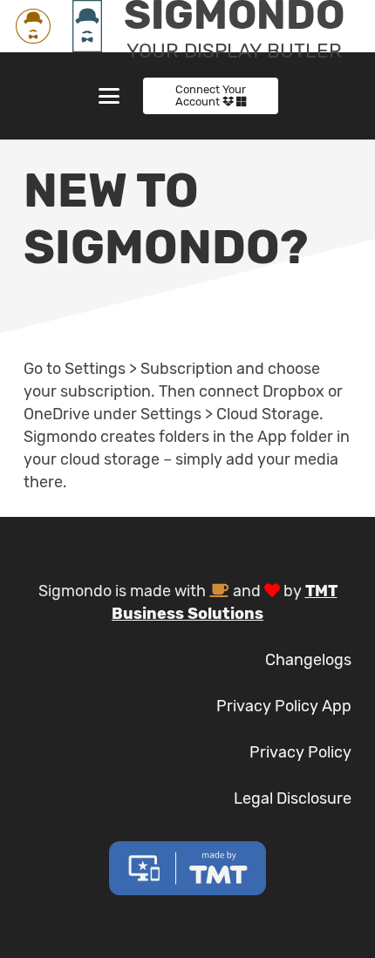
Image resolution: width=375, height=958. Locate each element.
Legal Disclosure (292, 798)
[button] (108, 95)
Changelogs (308, 659)
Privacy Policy (300, 752)
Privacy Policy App (283, 706)
